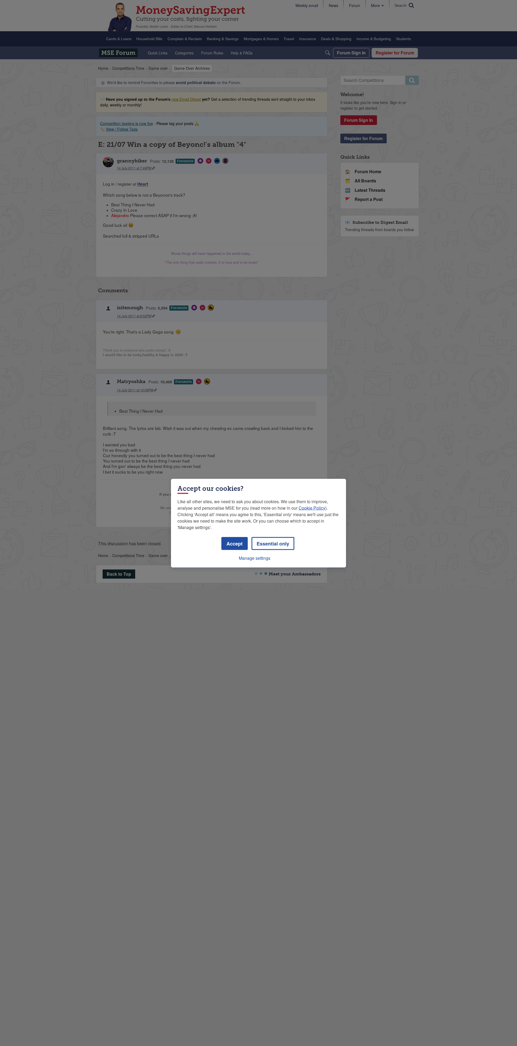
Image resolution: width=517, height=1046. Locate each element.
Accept (234, 543)
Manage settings (254, 558)
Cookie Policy (312, 508)
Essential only (273, 543)
